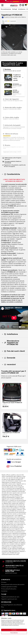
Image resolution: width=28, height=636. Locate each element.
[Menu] (5, 5)
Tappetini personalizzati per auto (10, 596)
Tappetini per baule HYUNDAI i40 (12, 402)
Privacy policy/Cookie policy (8, 588)
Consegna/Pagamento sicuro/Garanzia (11, 604)
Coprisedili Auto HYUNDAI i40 (11, 432)
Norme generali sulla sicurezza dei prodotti (12, 584)
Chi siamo (3, 582)
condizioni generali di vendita (9, 586)
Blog (2, 607)
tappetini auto (7, 503)
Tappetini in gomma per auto (9, 599)
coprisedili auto (6, 546)
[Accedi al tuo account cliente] (23, 5)
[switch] (6, 9)
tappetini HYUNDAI (16, 479)
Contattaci (4, 591)
